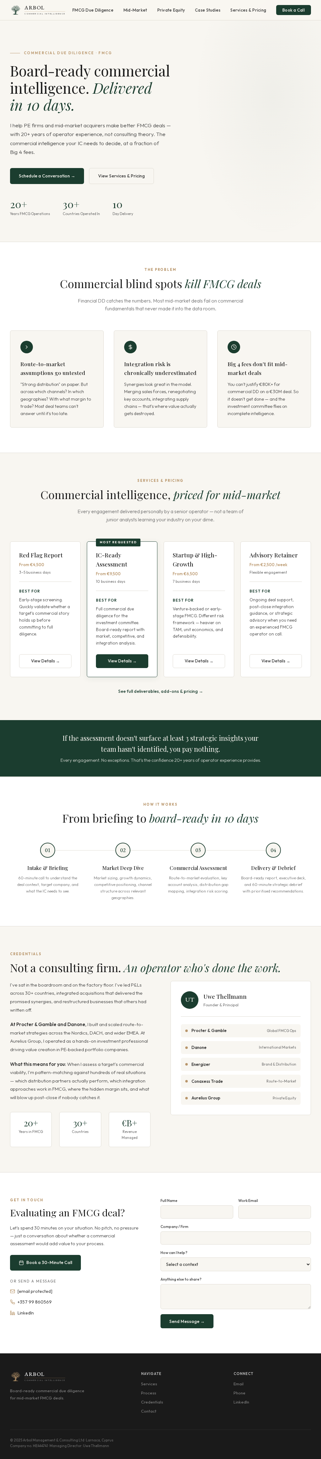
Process (148, 1392)
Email (239, 1383)
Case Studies (207, 10)
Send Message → (187, 1321)
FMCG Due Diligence (92, 10)
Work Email (248, 1200)
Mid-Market (135, 10)
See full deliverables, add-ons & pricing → (160, 691)
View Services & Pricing (121, 176)
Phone (239, 1392)
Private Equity (171, 10)
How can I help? (173, 1252)
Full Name (168, 1200)
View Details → (45, 660)
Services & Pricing (248, 10)
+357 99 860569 (35, 1302)
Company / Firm (174, 1226)
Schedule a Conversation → (47, 176)
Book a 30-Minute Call (49, 1262)
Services (149, 1383)
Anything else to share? (181, 1279)
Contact (148, 1411)
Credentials (152, 1401)
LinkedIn (26, 1313)
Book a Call (293, 10)
